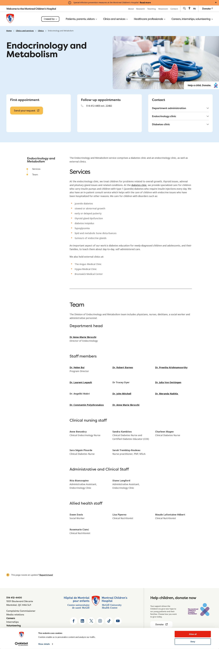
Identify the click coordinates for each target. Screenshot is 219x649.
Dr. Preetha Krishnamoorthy (171, 367)
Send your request (24, 110)
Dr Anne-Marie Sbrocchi (83, 337)
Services (36, 169)
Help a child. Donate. (199, 85)
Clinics (41, 30)
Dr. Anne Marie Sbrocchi (125, 405)
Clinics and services (114, 19)
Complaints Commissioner (20, 610)
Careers (10, 618)
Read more (145, 2)
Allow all (193, 634)
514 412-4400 (14, 597)
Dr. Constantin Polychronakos (87, 405)
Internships (12, 621)
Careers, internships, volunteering (191, 19)
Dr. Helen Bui (77, 367)
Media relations (15, 614)
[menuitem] (131, 8)
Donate (206, 8)
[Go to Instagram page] (100, 621)
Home (9, 30)
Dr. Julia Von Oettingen (168, 382)
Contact (174, 8)
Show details (44, 644)
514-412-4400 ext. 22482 (99, 106)
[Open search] (184, 8)
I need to (49, 19)
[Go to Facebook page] (73, 621)
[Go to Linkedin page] (82, 621)
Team (35, 174)
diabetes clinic (139, 185)
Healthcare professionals (148, 19)
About (131, 8)
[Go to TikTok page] (109, 621)
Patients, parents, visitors (80, 19)
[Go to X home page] (91, 621)
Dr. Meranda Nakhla (167, 393)
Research (140, 8)
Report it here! (46, 574)
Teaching (151, 8)
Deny (192, 642)
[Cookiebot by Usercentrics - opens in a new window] (21, 644)
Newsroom (163, 8)
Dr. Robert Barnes (122, 367)
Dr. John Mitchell (121, 393)
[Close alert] (215, 2)
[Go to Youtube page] (118, 621)
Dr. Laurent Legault (81, 382)
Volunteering (13, 625)
